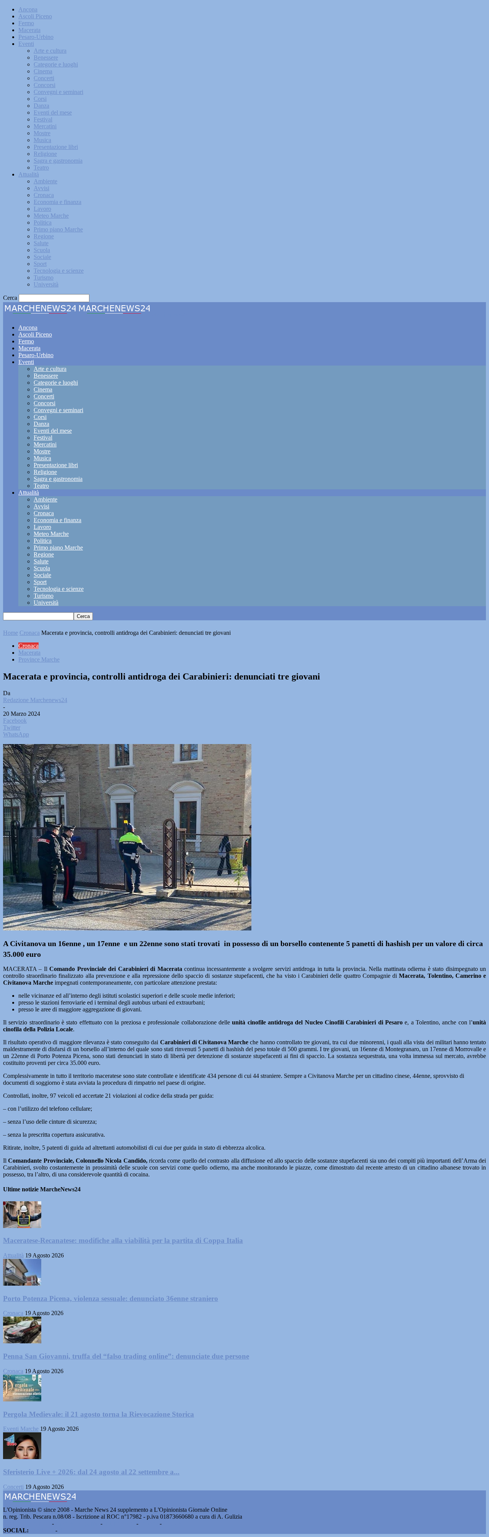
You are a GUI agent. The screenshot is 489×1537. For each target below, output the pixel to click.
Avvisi (41, 188)
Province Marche (39, 659)
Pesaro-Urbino (35, 37)
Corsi (40, 98)
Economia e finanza (57, 202)
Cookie (172, 1523)
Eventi (26, 43)
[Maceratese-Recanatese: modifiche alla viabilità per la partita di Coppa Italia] (22, 1226)
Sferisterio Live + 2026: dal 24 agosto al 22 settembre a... (91, 1472)
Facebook (42, 1530)
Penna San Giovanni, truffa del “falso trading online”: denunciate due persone (126, 1356)
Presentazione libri (56, 147)
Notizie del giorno (77, 1523)
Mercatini (45, 126)
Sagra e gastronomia (58, 160)
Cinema (43, 71)
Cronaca (44, 195)
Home (10, 632)
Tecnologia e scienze (59, 270)
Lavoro (42, 208)
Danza (41, 105)
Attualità (28, 174)
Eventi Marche (21, 1428)
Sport (40, 263)
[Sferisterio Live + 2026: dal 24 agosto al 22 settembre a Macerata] (22, 1457)
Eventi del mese (53, 112)
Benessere (46, 57)
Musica (42, 140)
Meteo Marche (51, 215)
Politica (43, 222)
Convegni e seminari (58, 92)
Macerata (29, 30)
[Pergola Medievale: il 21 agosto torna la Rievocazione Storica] (22, 1399)
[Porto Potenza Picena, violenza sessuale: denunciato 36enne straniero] (22, 1283)
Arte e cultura (50, 50)
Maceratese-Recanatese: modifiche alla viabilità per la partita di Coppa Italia (123, 1240)
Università (46, 284)
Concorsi (44, 85)
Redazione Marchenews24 (35, 700)
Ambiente (45, 181)
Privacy (149, 1523)
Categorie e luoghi (56, 64)
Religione (45, 153)
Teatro (41, 167)
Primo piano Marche (58, 229)
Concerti (44, 78)
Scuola (42, 250)
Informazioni (119, 1523)
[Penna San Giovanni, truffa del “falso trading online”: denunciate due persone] (22, 1341)
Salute (41, 243)
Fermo (26, 23)
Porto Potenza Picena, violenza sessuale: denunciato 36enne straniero (110, 1298)
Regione (44, 236)
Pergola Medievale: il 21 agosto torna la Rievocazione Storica (98, 1414)
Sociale (42, 257)
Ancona (27, 9)
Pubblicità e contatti (26, 1523)
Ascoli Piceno (35, 16)
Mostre (42, 133)
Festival (43, 119)
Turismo (43, 277)
